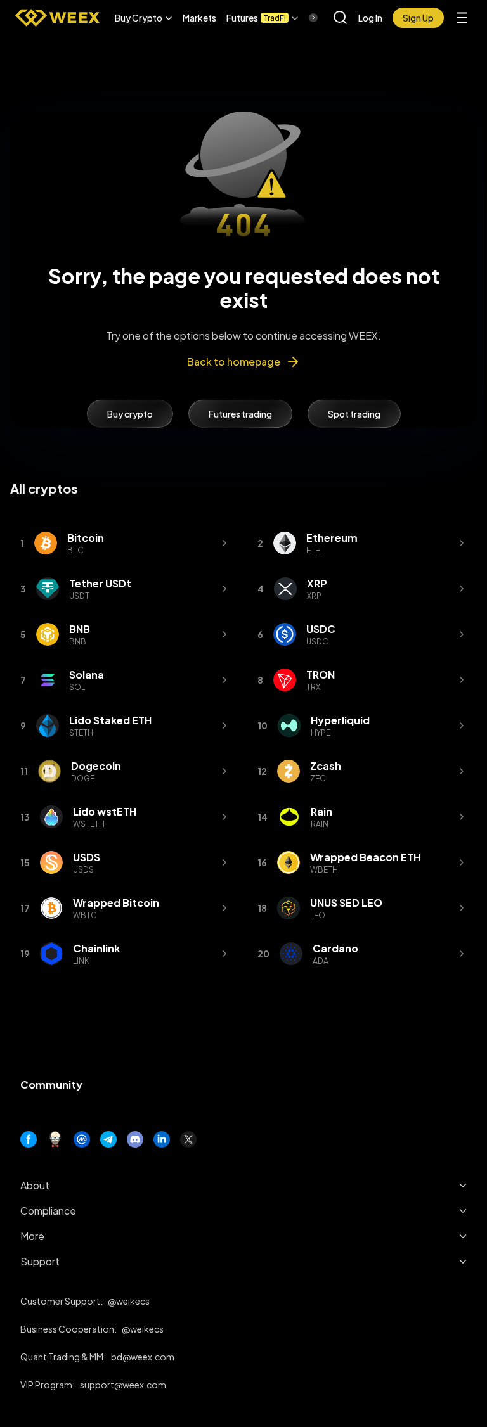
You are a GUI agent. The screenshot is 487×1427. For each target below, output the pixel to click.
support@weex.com (123, 1384)
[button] (143, 17)
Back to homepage (233, 361)
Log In (370, 17)
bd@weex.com (142, 1356)
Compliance (48, 1210)
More (32, 1236)
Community (51, 1084)
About (34, 1185)
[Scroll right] (302, 17)
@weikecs (129, 1301)
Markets (199, 17)
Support (40, 1261)
